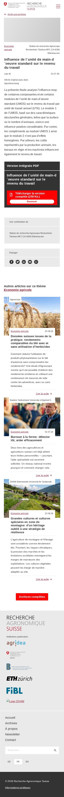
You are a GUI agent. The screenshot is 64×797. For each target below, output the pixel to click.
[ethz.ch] (32, 678)
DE (9, 762)
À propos (11, 728)
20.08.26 (49, 331)
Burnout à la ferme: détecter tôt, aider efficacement (30, 438)
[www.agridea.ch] (32, 643)
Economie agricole (18, 290)
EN (27, 762)
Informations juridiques (17, 787)
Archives (11, 723)
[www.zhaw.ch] (32, 702)
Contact (10, 739)
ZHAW (13, 482)
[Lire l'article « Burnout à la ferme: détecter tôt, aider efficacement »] (32, 416)
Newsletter (12, 734)
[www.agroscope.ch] (32, 655)
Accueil (10, 717)
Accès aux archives (17, 14)
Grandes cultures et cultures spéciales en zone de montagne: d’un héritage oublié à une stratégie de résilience (30, 525)
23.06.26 (49, 513)
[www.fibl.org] (32, 690)
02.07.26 (49, 432)
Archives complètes (32, 596)
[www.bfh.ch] (32, 666)
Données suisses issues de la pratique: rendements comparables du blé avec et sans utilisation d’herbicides (31, 341)
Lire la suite (42, 393)
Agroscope (15, 299)
